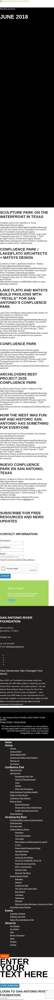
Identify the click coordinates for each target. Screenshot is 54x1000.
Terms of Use (20, 722)
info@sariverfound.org (15, 647)
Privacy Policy (6, 722)
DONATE (4, 956)
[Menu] (0, 11)
